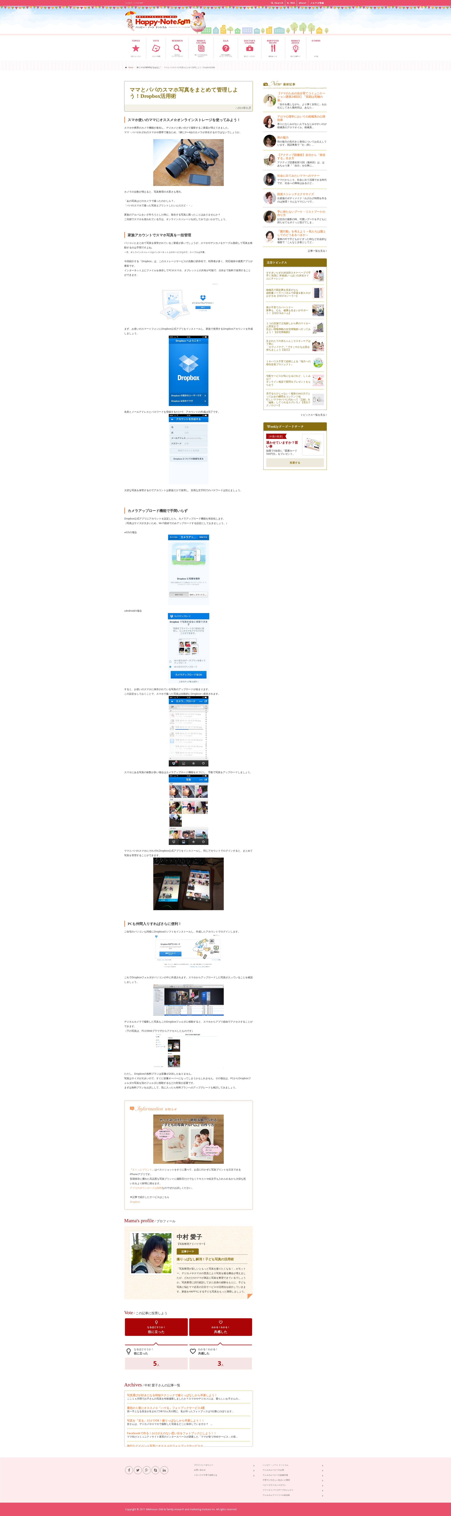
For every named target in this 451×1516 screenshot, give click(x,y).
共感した (221, 1327)
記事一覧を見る (317, 250)
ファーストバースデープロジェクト (278, 1490)
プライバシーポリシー (203, 1465)
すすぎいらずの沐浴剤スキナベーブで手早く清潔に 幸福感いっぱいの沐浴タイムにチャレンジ (288, 275)
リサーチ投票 (156, 48)
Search (278, 2)
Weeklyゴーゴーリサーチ (177, 48)
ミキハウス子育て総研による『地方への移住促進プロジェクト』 (288, 363)
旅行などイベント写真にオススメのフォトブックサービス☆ (165, 1446)
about (302, 2)
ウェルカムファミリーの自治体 (276, 1495)
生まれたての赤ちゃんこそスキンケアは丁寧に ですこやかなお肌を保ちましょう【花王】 (288, 345)
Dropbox (135, 1201)
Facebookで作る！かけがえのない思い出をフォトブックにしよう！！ (172, 1433)
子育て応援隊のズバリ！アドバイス (225, 48)
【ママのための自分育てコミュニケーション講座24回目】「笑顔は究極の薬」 (301, 96)
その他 (316, 48)
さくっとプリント (142, 1169)
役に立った (156, 1327)
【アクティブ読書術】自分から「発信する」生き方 (301, 156)
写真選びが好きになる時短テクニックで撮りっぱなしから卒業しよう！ (172, 1395)
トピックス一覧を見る (313, 414)
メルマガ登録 (317, 2)
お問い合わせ (200, 1470)
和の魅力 (283, 137)
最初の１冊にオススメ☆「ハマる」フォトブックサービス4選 (166, 1408)
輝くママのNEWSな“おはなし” (201, 48)
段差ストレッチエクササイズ (295, 194)
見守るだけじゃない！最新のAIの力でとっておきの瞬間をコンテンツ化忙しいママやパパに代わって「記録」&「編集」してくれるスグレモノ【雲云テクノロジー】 (288, 399)
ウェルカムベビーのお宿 (273, 1470)
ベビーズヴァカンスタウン (274, 1485)
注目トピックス (136, 48)
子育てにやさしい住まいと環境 (276, 1480)
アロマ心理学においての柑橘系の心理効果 (301, 118)
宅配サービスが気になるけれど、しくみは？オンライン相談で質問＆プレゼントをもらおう (288, 380)
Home (130, 67)
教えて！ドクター (249, 48)
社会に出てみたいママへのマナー (298, 175)
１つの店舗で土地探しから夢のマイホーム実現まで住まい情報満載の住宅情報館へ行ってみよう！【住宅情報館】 (288, 328)
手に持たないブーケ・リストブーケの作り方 (301, 213)
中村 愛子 (189, 1237)
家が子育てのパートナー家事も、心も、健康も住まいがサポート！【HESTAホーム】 (287, 310)
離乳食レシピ (273, 48)
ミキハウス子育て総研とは (205, 1475)
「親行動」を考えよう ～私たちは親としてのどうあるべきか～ (301, 233)
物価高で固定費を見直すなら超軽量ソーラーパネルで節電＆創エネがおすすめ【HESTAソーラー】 (288, 292)
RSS (292, 2)
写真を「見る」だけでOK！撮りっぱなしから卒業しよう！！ (165, 1420)
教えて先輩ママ (295, 48)
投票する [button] (295, 462)
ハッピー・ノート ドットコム (275, 1465)
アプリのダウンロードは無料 (146, 1188)
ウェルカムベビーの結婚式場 (275, 1475)
